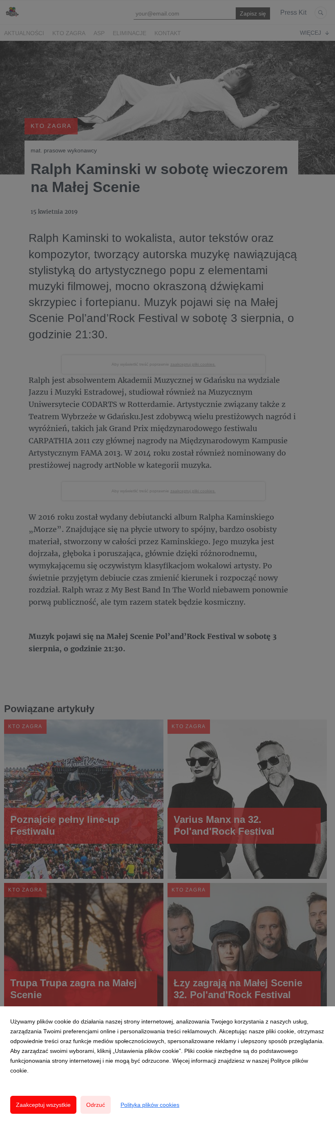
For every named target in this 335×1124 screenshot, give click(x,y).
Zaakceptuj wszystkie (43, 1105)
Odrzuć (95, 1105)
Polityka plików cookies (150, 1105)
